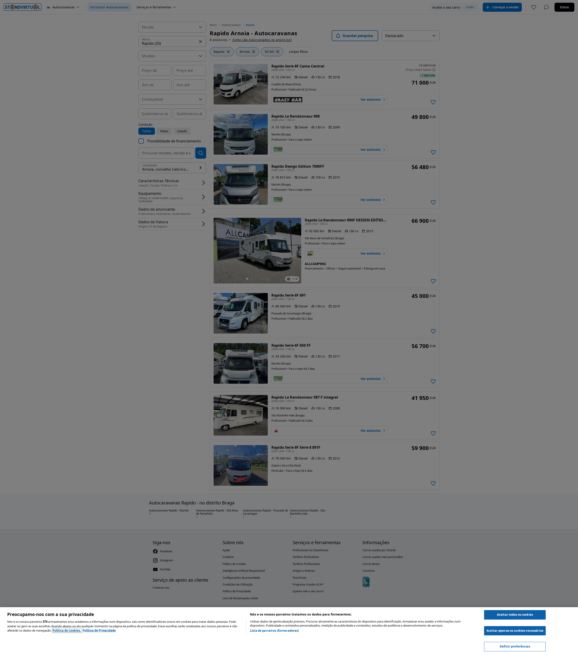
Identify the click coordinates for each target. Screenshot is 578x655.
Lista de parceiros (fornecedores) (274, 631)
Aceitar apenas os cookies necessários (515, 631)
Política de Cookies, (67, 630)
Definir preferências (515, 646)
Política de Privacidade (99, 630)
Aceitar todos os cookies (515, 615)
